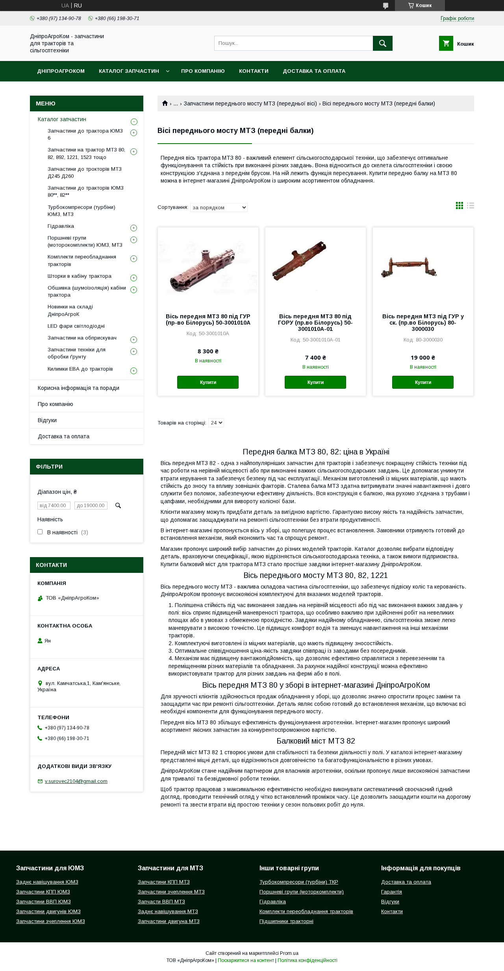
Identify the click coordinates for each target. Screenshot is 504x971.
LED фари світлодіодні (76, 326)
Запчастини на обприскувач (82, 338)
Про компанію (203, 71)
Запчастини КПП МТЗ (164, 882)
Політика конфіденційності (307, 960)
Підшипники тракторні (286, 921)
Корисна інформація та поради (78, 388)
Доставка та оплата (314, 71)
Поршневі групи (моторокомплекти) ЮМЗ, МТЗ (85, 241)
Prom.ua (289, 953)
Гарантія (391, 892)
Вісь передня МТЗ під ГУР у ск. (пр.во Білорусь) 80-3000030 (423, 322)
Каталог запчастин (129, 71)
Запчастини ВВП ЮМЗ (43, 902)
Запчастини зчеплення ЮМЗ (50, 921)
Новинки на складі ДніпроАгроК (70, 310)
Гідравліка (61, 226)
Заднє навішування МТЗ (168, 911)
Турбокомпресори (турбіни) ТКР (298, 882)
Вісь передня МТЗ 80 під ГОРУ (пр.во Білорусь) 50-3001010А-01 (315, 322)
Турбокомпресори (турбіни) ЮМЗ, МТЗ (81, 210)
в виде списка (470, 207)
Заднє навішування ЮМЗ (47, 882)
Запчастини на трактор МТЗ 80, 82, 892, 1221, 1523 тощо (86, 153)
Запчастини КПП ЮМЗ (43, 892)
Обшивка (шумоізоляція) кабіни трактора (87, 291)
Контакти (254, 71)
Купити (208, 382)
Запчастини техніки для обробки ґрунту (77, 353)
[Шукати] (383, 43)
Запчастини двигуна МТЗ (169, 921)
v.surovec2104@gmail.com (76, 781)
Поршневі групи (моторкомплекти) (301, 892)
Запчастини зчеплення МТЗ (171, 892)
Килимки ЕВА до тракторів (80, 369)
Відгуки (47, 420)
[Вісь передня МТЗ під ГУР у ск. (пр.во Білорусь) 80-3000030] (423, 266)
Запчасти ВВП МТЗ (161, 902)
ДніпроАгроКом (61, 71)
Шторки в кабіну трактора (79, 276)
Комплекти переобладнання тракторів (82, 260)
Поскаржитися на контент (246, 960)
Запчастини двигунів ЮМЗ (48, 911)
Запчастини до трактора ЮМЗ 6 (85, 134)
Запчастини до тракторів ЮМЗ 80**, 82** (86, 191)
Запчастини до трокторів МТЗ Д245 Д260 (85, 172)
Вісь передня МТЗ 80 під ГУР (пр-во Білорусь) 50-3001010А (208, 319)
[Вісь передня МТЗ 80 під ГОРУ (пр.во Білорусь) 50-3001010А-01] (315, 266)
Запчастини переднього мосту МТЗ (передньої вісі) (250, 103)
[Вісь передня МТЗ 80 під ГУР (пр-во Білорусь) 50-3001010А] (208, 266)
